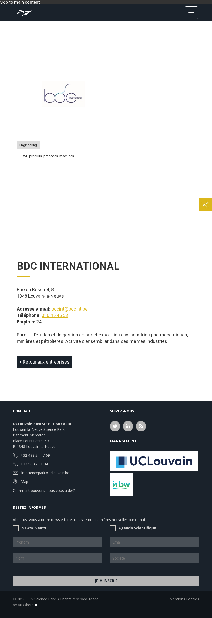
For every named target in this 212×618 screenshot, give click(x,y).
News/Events (33, 527)
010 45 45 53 (55, 315)
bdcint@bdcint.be (69, 309)
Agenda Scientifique (137, 527)
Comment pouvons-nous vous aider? (44, 490)
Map (24, 481)
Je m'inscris (106, 580)
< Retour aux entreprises (44, 362)
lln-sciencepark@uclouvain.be (45, 472)
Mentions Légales (184, 599)
